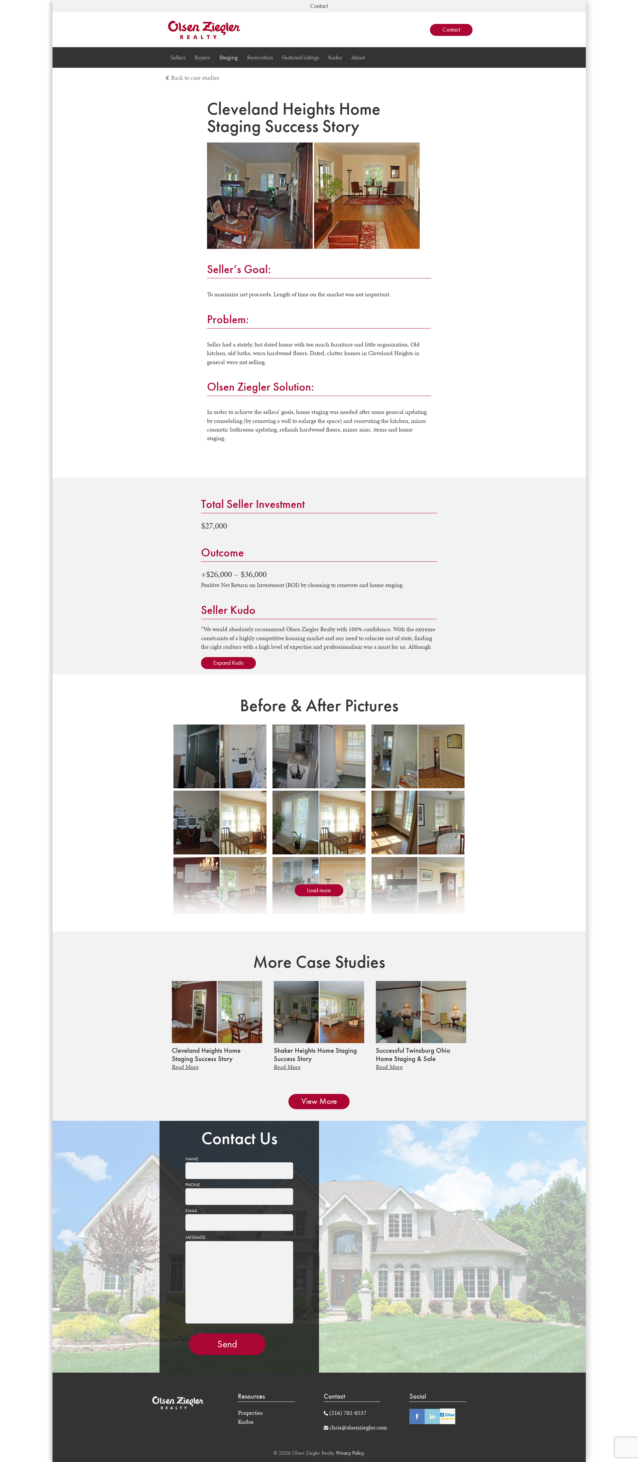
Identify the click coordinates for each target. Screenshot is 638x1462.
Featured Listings (300, 57)
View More (319, 1101)
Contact (451, 29)
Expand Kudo (228, 662)
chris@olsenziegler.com (358, 1427)
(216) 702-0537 (348, 1413)
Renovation (260, 57)
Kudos (335, 57)
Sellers (177, 57)
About (358, 57)
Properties (250, 1413)
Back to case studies (195, 78)
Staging (228, 57)
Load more (319, 890)
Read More (185, 1067)
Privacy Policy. (350, 1452)
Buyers (202, 57)
